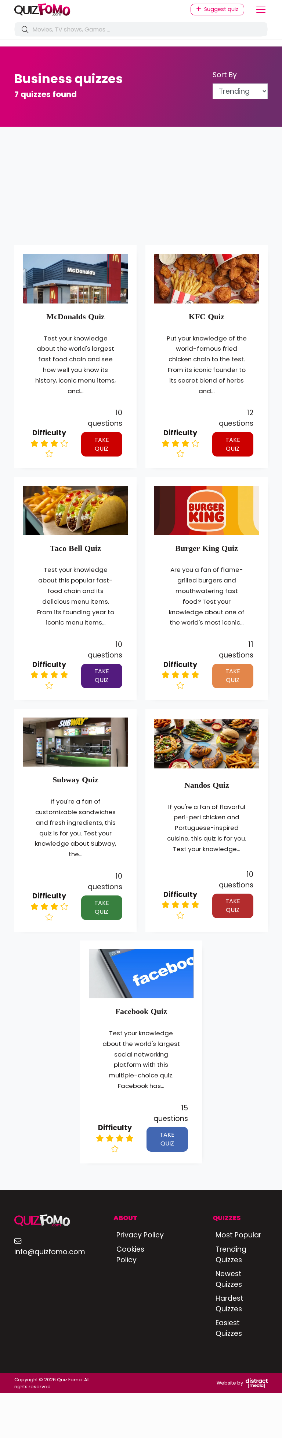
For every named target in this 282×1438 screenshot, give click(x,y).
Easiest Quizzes (229, 1328)
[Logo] (74, 9)
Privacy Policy (140, 1235)
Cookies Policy (130, 1254)
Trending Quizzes (231, 1254)
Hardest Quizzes (229, 1303)
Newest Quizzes (229, 1279)
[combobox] (141, 29)
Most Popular (238, 1235)
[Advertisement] (141, 190)
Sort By (225, 75)
